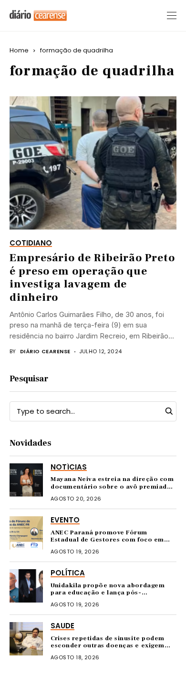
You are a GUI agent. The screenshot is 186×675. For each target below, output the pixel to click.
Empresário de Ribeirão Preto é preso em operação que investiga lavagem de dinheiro (92, 278)
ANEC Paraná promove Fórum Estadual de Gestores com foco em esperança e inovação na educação (108, 540)
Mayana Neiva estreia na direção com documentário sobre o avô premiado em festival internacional (112, 486)
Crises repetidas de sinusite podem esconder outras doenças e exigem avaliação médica (108, 645)
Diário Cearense (45, 351)
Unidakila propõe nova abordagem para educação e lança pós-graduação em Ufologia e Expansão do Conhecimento (109, 597)
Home (19, 50)
